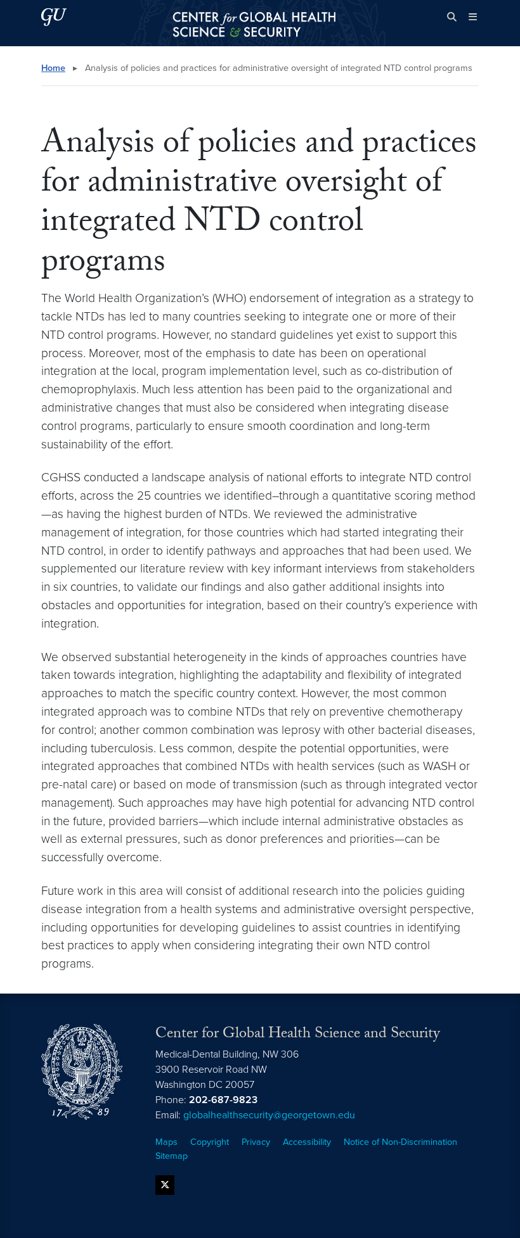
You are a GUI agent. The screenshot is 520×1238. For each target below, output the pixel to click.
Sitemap (171, 1156)
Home (53, 68)
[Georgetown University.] (54, 17)
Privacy (256, 1142)
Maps (166, 1142)
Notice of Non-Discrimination (400, 1142)
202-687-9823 (223, 1100)
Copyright (209, 1142)
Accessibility (307, 1142)
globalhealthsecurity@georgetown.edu (269, 1115)
